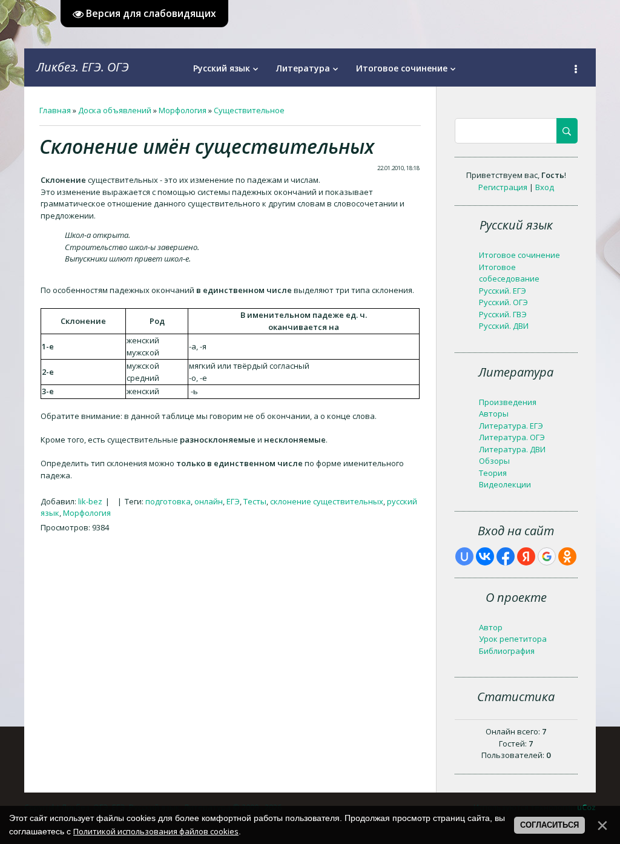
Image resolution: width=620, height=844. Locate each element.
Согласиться (549, 824)
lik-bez (90, 501)
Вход (544, 187)
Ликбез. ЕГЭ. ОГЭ (82, 67)
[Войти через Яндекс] (526, 556)
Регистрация (502, 187)
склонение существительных (326, 501)
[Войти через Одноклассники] (567, 556)
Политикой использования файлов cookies (156, 831)
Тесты (254, 501)
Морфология (182, 110)
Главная (55, 110)
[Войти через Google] (547, 556)
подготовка (168, 501)
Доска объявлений (114, 110)
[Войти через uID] (464, 556)
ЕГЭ (233, 501)
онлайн (208, 501)
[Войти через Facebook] (505, 556)
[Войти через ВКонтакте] (485, 556)
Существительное (249, 110)
